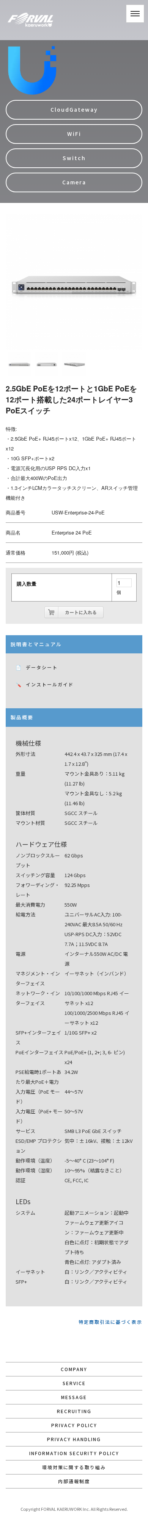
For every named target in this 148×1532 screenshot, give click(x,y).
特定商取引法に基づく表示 (110, 1321)
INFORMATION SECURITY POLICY (74, 1453)
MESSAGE (74, 1397)
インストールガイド (50, 684)
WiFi (74, 133)
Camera (74, 182)
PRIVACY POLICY (74, 1425)
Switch (74, 158)
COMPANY (74, 1369)
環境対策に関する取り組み (74, 1467)
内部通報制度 (74, 1481)
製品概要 (22, 717)
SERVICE (74, 1383)
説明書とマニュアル (36, 644)
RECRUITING (74, 1411)
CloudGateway (74, 109)
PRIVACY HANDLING (74, 1439)
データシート (42, 667)
